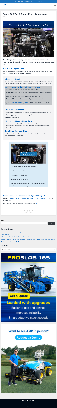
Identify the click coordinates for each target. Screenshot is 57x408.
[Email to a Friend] (30, 211)
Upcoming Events (5, 234)
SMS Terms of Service (45, 402)
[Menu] (55, 6)
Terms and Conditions (16, 402)
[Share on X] (27, 211)
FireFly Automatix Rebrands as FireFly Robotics (12, 242)
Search (2, 220)
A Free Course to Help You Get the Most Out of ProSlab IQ (15, 237)
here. (36, 203)
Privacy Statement (34, 402)
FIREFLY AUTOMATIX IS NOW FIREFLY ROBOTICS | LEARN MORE (28, 1)
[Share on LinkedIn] (32, 211)
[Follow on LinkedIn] (32, 400)
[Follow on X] (30, 400)
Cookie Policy (26, 402)
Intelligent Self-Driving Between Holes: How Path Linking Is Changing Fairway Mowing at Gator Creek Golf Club (28, 239)
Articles (8, 402)
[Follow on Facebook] (27, 400)
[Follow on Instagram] (29, 400)
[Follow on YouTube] (33, 400)
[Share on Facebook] (25, 211)
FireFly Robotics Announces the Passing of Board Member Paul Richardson (19, 232)
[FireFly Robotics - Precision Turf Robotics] (8, 6)
